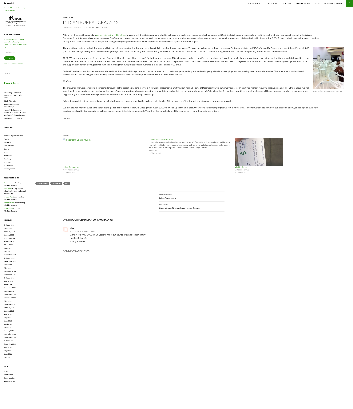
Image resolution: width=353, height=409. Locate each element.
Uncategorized (9, 169)
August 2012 (8, 314)
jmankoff (89, 28)
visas (67, 183)
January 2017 (9, 291)
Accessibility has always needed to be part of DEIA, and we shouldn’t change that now (15, 112)
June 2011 (8, 354)
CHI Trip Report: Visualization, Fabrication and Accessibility (15, 191)
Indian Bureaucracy (71, 167)
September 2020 (10, 261)
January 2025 (9, 235)
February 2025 (9, 232)
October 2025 (9, 225)
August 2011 (8, 347)
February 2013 (9, 308)
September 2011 (10, 344)
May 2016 (7, 301)
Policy (6, 152)
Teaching (287, 3)
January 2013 (9, 311)
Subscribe (9, 58)
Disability (7, 142)
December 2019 (10, 271)
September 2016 (10, 298)
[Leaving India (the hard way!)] (192, 146)
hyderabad (56, 183)
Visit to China (241, 167)
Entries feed (8, 375)
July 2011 (7, 351)
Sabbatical (68, 18)
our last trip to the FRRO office (110, 34)
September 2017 (10, 288)
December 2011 (10, 334)
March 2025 (8, 228)
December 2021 (10, 255)
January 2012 (9, 331)
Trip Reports (8, 165)
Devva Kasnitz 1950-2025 (13, 118)
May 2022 (7, 251)
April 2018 (8, 284)
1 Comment (103, 28)
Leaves (6, 149)
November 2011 (10, 337)
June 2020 (8, 265)
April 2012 (8, 324)
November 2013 (10, 304)
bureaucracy (42, 183)
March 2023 (8, 245)
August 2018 (8, 281)
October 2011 (9, 341)
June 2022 (8, 248)
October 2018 (9, 278)
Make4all (9, 3)
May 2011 (7, 357)
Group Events (9, 146)
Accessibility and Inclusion (13, 136)
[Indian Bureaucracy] (104, 152)
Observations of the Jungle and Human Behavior (179, 206)
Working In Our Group (333, 3)
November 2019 (10, 275)
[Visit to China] (276, 152)
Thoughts (7, 162)
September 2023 (10, 241)
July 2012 (7, 318)
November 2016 (10, 294)
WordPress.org (9, 381)
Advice (6, 139)
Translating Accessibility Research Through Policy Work (13, 95)
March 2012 (8, 327)
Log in (6, 371)
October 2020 (9, 258)
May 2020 (7, 268)
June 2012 (8, 321)
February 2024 (9, 238)
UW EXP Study (272, 3)
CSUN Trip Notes (10, 101)
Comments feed (9, 378)
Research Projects (255, 3)
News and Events (303, 3)
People (318, 3)
